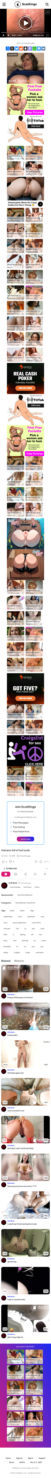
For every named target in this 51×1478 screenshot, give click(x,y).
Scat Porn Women (24, 895)
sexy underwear (19, 922)
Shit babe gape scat (15, 1073)
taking (22, 934)
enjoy (5, 952)
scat (5, 922)
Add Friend (27, 887)
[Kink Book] (4, 885)
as (35, 940)
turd (42, 916)
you (33, 946)
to (17, 946)
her (40, 934)
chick (22, 910)
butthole (31, 916)
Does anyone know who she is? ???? (22, 1186)
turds (12, 910)
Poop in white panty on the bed (20, 997)
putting (25, 940)
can (41, 946)
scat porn (40, 952)
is (13, 934)
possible (7, 946)
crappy (17, 952)
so (25, 946)
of (25, 928)
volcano (6, 928)
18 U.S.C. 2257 (36, 1462)
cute (42, 928)
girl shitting (11, 1261)
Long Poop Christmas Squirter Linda (22, 1224)
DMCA (22, 1462)
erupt (28, 952)
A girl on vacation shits (16, 1299)
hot (33, 928)
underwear (8, 916)
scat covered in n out (15, 1110)
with (5, 934)
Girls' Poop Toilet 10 (15, 1337)
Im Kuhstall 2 (12, 1035)
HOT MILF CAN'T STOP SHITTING (20, 1148)
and (14, 940)
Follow (37, 887)
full (17, 928)
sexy (5, 940)
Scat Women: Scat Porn (25, 903)
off (32, 934)
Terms (11, 1462)
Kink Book (13, 883)
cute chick (36, 922)
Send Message (15, 887)
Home (8, 1458)
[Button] (5, 874)
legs (32, 910)
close (43, 940)
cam (20, 916)
